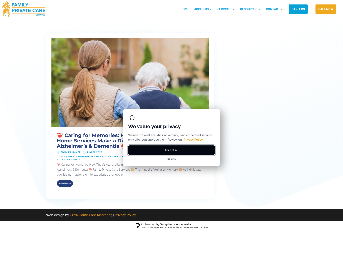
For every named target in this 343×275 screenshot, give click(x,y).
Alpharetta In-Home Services (82, 156)
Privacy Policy (125, 215)
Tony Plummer (71, 152)
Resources (248, 9)
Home (184, 9)
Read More (65, 183)
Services (224, 9)
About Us (201, 9)
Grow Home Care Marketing (91, 215)
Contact (273, 9)
